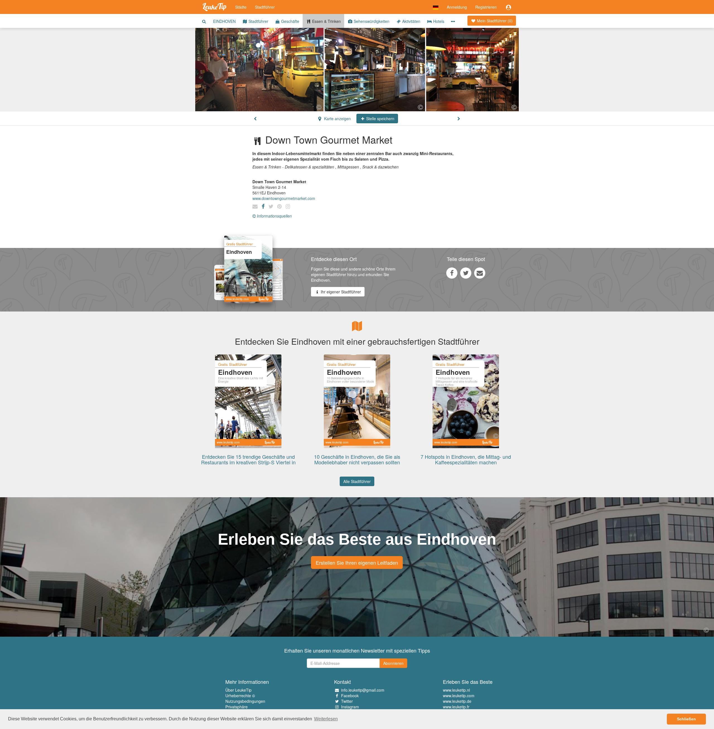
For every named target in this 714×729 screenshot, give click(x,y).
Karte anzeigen (337, 118)
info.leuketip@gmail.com (362, 690)
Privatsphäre (236, 706)
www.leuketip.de (457, 701)
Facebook (350, 695)
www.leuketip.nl (456, 690)
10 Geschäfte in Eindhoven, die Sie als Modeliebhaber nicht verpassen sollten (357, 459)
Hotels (438, 21)
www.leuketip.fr (456, 706)
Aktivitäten (410, 21)
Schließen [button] (686, 719)
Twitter (347, 701)
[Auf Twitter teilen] (465, 273)
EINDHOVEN (224, 21)
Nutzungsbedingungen (245, 701)
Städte (241, 7)
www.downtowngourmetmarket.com (283, 198)
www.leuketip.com (458, 695)
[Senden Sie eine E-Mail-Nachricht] (479, 273)
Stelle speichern (379, 118)
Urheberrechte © (240, 695)
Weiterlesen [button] (326, 718)
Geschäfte (289, 21)
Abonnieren (393, 663)
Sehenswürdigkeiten (371, 21)
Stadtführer (265, 7)
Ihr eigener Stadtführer (340, 292)
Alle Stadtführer (357, 481)
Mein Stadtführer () (494, 20)
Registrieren (486, 7)
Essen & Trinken (326, 21)
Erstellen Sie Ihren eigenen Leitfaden (357, 562)
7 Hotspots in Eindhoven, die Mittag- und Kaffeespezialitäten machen (466, 459)
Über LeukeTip (238, 690)
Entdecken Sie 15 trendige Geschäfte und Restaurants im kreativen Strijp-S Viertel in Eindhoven (248, 462)
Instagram (350, 706)
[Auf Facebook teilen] (451, 273)
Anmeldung (457, 7)
